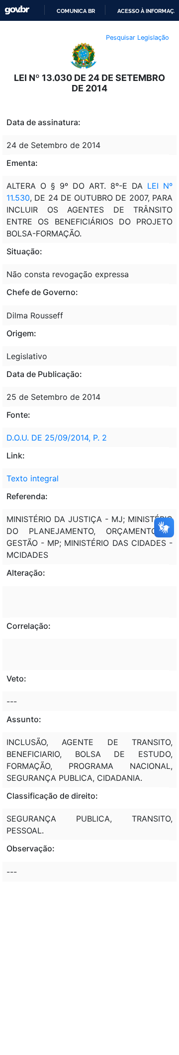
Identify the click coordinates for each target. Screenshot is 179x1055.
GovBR (16, 10)
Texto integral (32, 478)
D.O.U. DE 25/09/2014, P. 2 (56, 438)
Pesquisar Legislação (137, 37)
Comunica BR (76, 10)
